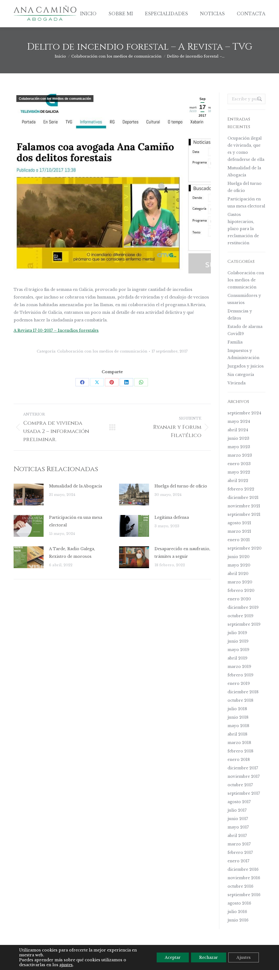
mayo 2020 (239, 565)
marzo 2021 (239, 531)
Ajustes (243, 957)
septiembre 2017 (244, 793)
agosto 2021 (239, 522)
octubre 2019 (240, 615)
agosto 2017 (239, 801)
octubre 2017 (240, 784)
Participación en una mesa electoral (75, 521)
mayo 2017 (238, 827)
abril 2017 (237, 835)
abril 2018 (237, 734)
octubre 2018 (240, 700)
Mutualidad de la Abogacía (75, 486)
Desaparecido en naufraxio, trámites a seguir (182, 552)
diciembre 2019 (243, 607)
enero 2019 (239, 683)
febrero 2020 (241, 590)
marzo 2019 (239, 666)
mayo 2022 (239, 472)
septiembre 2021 (244, 514)
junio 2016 (238, 920)
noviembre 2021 (244, 506)
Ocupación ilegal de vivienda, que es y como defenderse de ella (246, 149)
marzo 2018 (239, 742)
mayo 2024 (239, 421)
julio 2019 (237, 632)
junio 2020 (239, 556)
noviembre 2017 (244, 776)
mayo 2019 (238, 649)
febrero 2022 (241, 489)
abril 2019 (237, 658)
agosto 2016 (239, 903)
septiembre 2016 (244, 894)
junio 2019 (238, 641)
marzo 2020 (240, 582)
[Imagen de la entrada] (29, 494)
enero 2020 (239, 599)
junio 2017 (238, 818)
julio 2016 (237, 911)
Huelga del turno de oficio (180, 486)
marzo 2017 (239, 844)
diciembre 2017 (243, 768)
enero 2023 (239, 463)
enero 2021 (239, 539)
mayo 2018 (238, 725)
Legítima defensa (171, 517)
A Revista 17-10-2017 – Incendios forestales (56, 330)
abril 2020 (238, 573)
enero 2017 (238, 860)
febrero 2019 (240, 675)
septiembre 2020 (245, 548)
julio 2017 (237, 810)
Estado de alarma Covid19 (245, 330)
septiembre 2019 (244, 624)
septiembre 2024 (244, 413)
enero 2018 (239, 759)
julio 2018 (237, 708)
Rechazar (208, 957)
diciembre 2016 (243, 869)
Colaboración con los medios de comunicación (55, 99)
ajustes (66, 964)
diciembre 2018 (243, 691)
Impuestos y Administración (243, 354)
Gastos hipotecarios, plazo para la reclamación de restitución (243, 228)
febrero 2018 (240, 751)
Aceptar (173, 957)
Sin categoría (241, 374)
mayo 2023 (239, 446)
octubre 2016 (240, 886)
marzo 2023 (240, 455)
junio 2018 (238, 717)
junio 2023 (238, 438)
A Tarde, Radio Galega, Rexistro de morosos (72, 552)
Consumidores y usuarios (244, 299)
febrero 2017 (240, 852)
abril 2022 (238, 480)
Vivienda (236, 383)
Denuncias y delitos (240, 315)
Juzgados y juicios (246, 366)
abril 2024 (238, 429)
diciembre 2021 (243, 497)
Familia (235, 342)
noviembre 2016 (244, 877)
